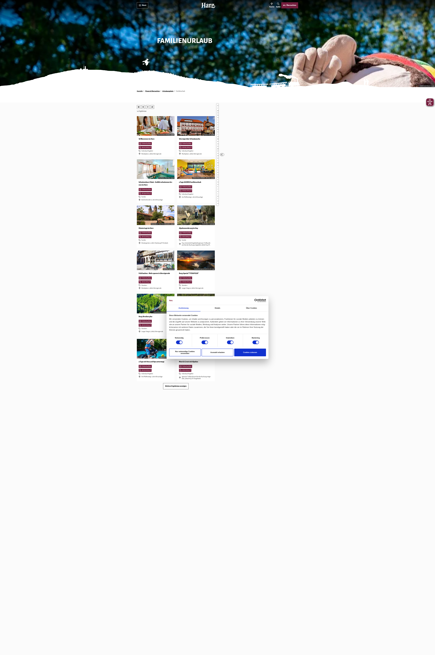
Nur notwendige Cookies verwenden (185, 352)
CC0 (213, 269)
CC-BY (432, 86)
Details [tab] (217, 308)
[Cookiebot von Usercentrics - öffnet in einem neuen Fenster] (256, 300)
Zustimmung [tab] (184, 308)
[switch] (205, 342)
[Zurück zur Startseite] (208, 5)
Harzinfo (140, 91)
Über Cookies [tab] (251, 308)
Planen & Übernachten (152, 91)
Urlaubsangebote (167, 91)
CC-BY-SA (171, 269)
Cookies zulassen (250, 352)
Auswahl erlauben (217, 352)
